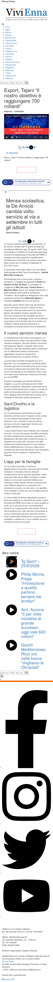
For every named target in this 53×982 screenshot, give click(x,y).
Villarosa (9, 78)
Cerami (8, 48)
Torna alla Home (26, 169)
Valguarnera (10, 75)
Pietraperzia (10, 64)
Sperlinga (9, 70)
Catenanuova (11, 43)
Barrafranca (10, 37)
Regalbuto (9, 67)
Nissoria (8, 59)
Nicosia (8, 56)
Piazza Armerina (12, 62)
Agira (7, 29)
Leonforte (9, 54)
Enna (7, 26)
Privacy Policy (8, 1)
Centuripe (9, 45)
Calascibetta (10, 40)
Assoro (8, 35)
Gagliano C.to (11, 51)
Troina (8, 73)
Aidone (8, 32)
